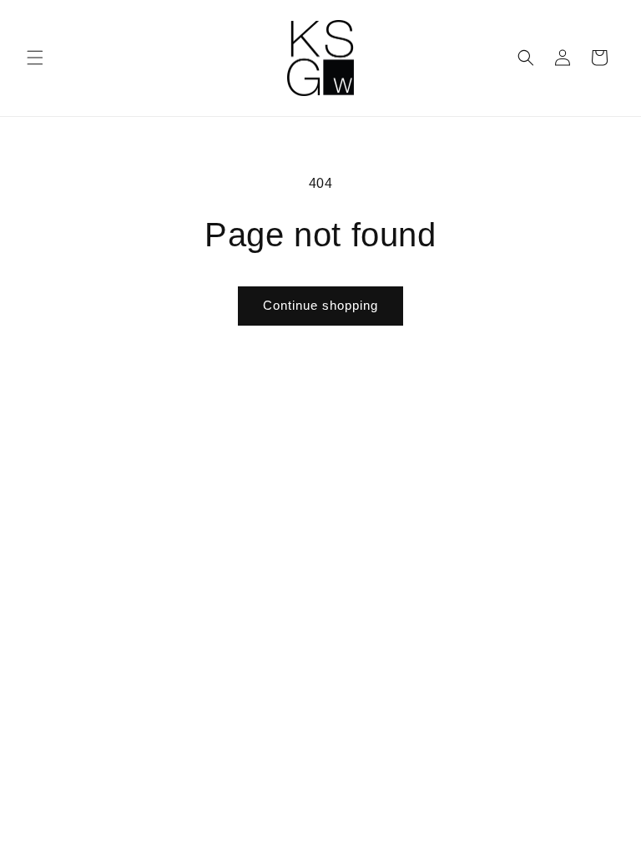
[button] (35, 57)
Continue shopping (320, 305)
